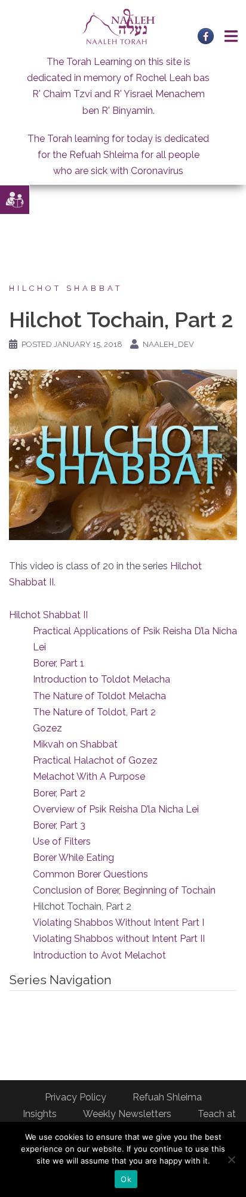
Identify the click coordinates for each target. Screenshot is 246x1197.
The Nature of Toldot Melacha (99, 696)
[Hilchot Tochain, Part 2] (123, 454)
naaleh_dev (168, 344)
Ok (126, 1179)
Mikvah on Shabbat (75, 744)
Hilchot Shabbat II (48, 615)
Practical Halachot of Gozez (95, 760)
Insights (40, 1114)
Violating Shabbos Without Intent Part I (118, 922)
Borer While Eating (73, 857)
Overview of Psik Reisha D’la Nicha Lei (116, 809)
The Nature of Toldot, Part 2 (94, 712)
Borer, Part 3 (59, 825)
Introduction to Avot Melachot (99, 955)
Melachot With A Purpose (89, 776)
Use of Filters (62, 841)
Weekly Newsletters (127, 1114)
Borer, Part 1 (58, 663)
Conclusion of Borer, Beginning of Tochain (124, 890)
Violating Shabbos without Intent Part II (119, 938)
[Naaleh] (118, 26)
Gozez (47, 728)
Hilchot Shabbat (65, 288)
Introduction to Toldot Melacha (101, 679)
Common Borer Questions (90, 874)
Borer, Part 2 (59, 793)
